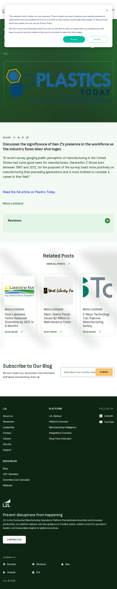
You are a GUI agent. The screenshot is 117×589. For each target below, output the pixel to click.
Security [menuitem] (7, 444)
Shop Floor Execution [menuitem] (60, 438)
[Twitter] (14, 137)
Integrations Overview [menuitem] (60, 432)
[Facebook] (22, 137)
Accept (74, 39)
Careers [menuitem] (7, 438)
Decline (97, 39)
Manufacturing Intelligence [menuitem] (62, 427)
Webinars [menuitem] (7, 485)
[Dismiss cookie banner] (107, 11)
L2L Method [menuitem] (55, 416)
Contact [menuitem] (7, 432)
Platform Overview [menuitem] (58, 421)
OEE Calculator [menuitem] (10, 474)
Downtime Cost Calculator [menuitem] (16, 479)
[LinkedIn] (19, 137)
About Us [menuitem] (8, 416)
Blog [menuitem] (5, 468)
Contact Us (14, 539)
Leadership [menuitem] (8, 427)
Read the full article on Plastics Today (29, 192)
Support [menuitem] (7, 449)
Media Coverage (13, 203)
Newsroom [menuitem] (8, 421)
